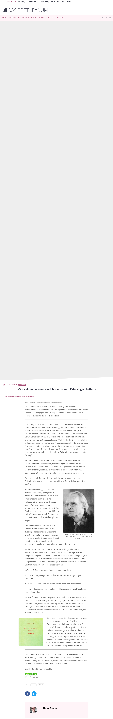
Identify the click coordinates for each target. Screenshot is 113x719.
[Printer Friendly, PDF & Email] (31, 674)
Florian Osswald (28, 396)
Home (4, 17)
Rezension (22, 384)
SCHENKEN (55, 2)
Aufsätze (12, 17)
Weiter (49, 17)
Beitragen (33, 2)
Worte (41, 17)
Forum (34, 17)
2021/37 (33, 684)
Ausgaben (59, 17)
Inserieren (22, 2)
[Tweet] (34, 693)
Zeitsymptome (23, 17)
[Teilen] (27, 693)
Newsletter (44, 2)
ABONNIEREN (66, 2)
